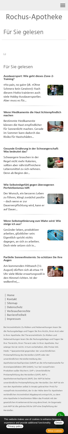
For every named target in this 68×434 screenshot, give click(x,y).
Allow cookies (55, 431)
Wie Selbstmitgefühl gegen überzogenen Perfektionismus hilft (28, 186)
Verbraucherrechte (18, 311)
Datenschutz (14, 307)
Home (10, 295)
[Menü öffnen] (63, 5)
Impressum (14, 318)
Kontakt (12, 299)
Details (58, 422)
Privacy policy (15, 426)
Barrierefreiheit (16, 314)
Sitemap (12, 303)
